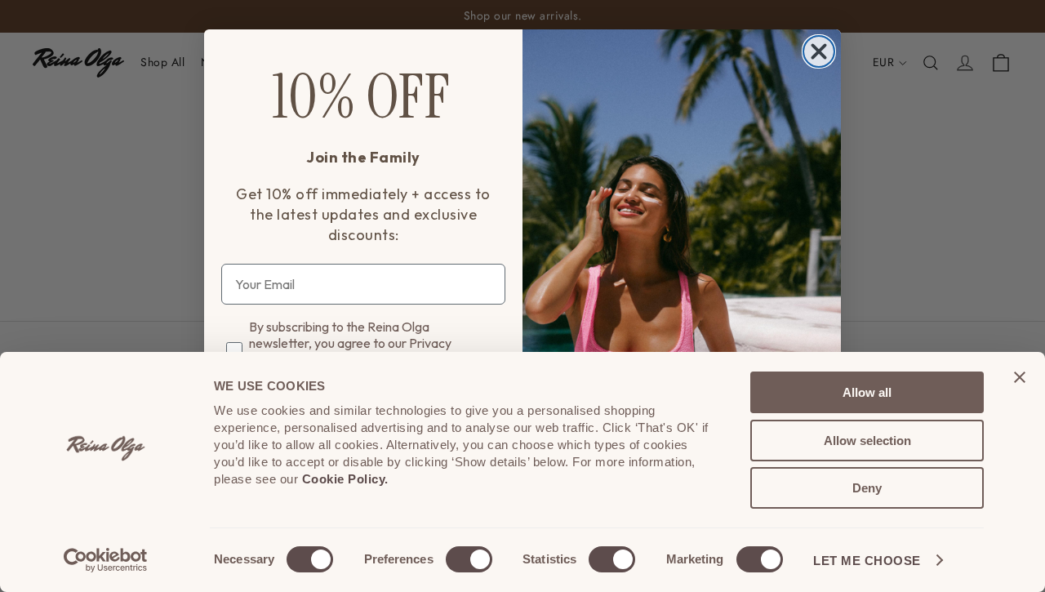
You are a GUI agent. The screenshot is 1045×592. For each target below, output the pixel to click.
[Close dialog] (818, 51)
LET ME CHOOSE (867, 561)
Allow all (867, 392)
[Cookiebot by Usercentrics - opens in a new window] (105, 560)
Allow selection (867, 440)
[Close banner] (1019, 377)
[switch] (469, 559)
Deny (867, 488)
